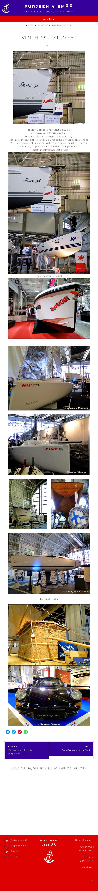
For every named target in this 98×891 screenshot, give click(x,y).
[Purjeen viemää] (6, 840)
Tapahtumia (42, 25)
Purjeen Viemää (49, 6)
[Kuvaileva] (6, 851)
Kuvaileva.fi (88, 867)
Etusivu (30, 25)
